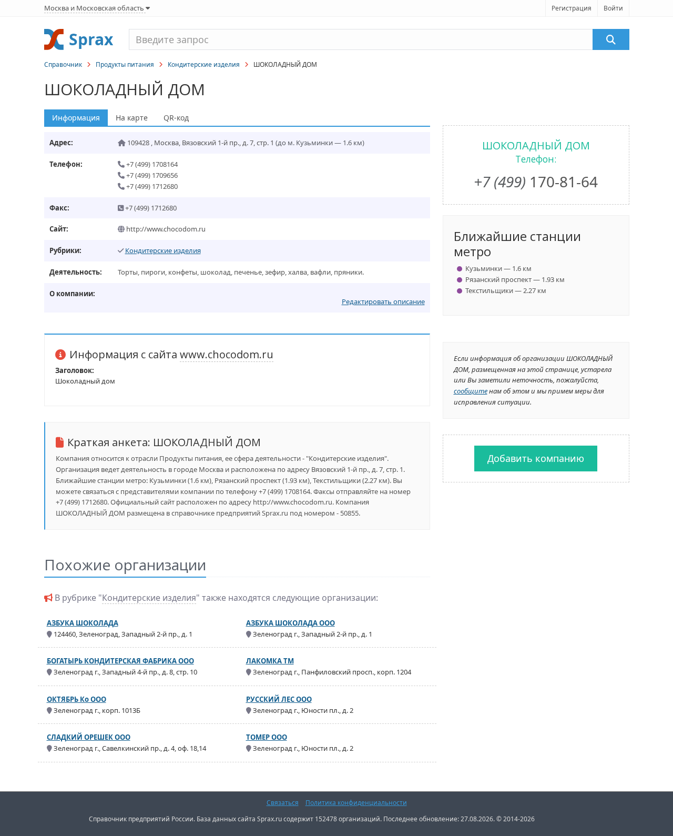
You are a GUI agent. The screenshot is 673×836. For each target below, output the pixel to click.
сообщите (470, 391)
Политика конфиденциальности (356, 802)
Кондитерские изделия (204, 64)
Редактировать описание (383, 301)
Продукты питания (125, 64)
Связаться (283, 802)
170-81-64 (536, 182)
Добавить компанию (535, 458)
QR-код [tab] (176, 118)
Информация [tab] (76, 118)
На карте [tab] (132, 118)
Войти (613, 8)
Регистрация (572, 8)
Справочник (63, 64)
